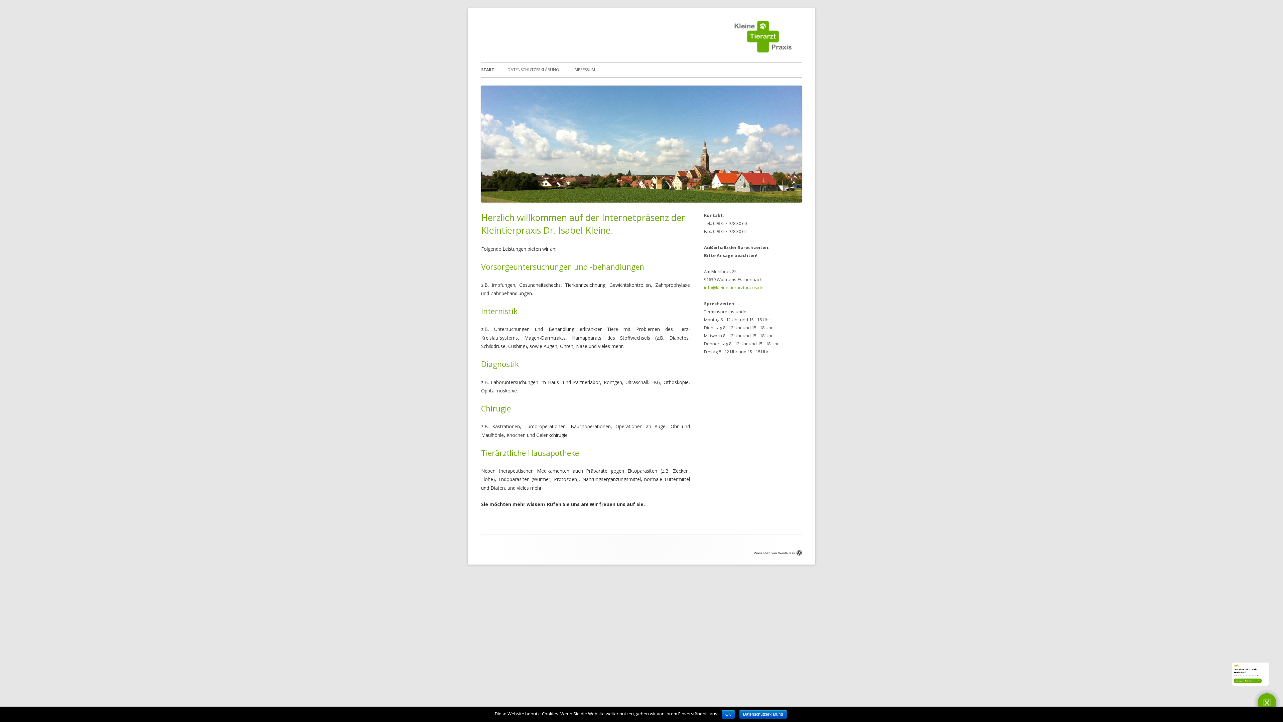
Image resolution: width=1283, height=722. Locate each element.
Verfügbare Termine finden (1200, 668)
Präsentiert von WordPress (774, 553)
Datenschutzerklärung (533, 70)
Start (487, 70)
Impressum (584, 70)
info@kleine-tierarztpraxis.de (733, 287)
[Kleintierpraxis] (763, 51)
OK (728, 714)
